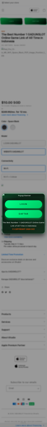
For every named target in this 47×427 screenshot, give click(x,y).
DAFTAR (23, 214)
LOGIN (23, 204)
